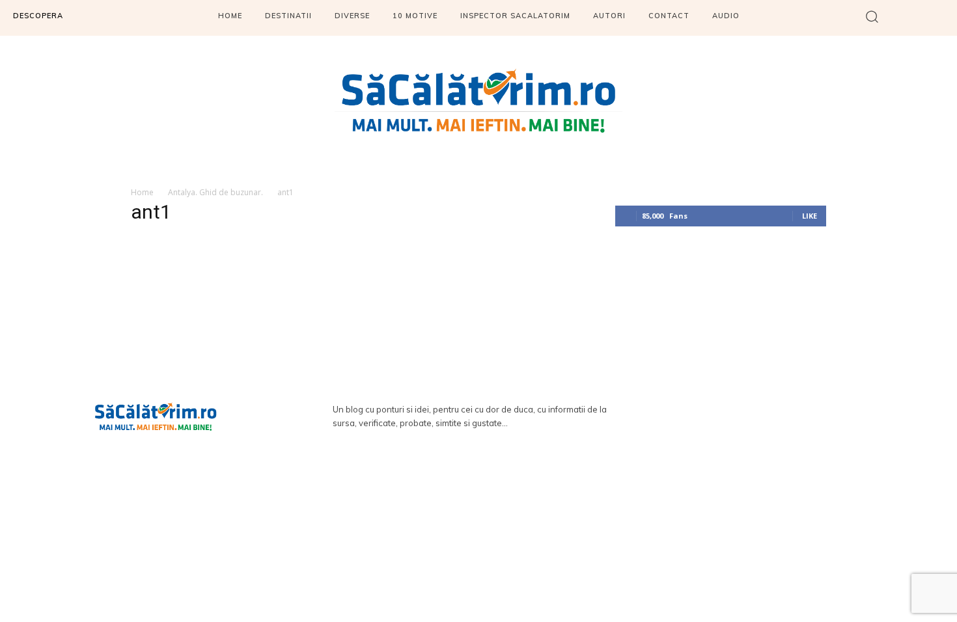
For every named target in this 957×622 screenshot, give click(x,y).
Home (142, 192)
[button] (872, 16)
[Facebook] (906, 18)
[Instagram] (942, 18)
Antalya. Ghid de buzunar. (215, 192)
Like (809, 216)
